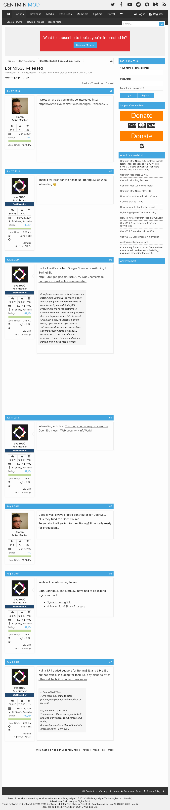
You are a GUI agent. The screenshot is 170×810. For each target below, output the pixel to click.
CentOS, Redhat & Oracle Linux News (39, 72)
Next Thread (107, 83)
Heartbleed (46, 338)
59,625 (12, 213)
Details (127, 798)
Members (82, 14)
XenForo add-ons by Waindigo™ (58, 807)
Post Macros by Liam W (115, 804)
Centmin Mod (127, 161)
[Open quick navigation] (8, 14)
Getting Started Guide (131, 201)
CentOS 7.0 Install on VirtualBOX (137, 231)
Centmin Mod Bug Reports (134, 180)
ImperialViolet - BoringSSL (55, 728)
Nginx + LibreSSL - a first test (66, 606)
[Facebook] (121, 4)
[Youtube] (130, 4)
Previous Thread (90, 83)
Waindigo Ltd (90, 807)
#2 (110, 171)
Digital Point (84, 801)
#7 (110, 662)
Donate (142, 116)
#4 (110, 417)
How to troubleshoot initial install (137, 207)
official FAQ (143, 169)
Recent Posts (54, 21)
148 (12, 129)
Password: (125, 78)
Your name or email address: (135, 67)
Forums (19, 14)
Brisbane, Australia (22, 221)
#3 (110, 259)
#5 (110, 506)
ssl (27, 77)
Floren (74, 72)
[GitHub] (147, 4)
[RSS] (164, 4)
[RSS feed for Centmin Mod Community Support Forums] (163, 791)
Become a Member (85, 45)
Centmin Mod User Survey (134, 174)
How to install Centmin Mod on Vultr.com (141, 217)
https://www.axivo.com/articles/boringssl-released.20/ (73, 104)
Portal (111, 14)
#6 (110, 573)
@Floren (54, 179)
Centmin (21, 5)
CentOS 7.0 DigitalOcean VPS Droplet (139, 236)
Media (50, 14)
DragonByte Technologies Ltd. (107, 798)
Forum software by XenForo (31, 804)
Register (146, 95)
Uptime (97, 14)
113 (29, 213)
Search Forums (14, 21)
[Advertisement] (63, 134)
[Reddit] (138, 4)
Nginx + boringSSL (59, 602)
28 (27, 129)
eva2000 (20, 197)
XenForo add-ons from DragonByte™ (58, 798)
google (17, 77)
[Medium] (156, 4)
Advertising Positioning (62, 801)
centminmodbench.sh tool (134, 242)
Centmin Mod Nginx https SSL (136, 191)
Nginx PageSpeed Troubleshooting (138, 212)
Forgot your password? (132, 88)
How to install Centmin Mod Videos (138, 196)
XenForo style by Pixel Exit (76, 804)
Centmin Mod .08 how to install (136, 185)
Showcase (35, 14)
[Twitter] (113, 4)
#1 (111, 91)
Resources (65, 14)
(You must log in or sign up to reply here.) (58, 749)
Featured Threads (35, 21)
